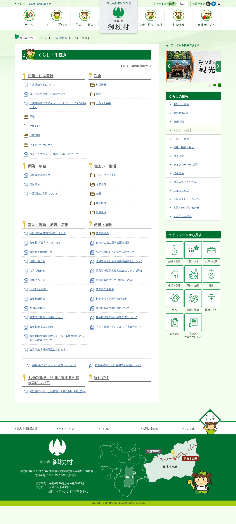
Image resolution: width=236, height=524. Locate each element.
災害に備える (37, 261)
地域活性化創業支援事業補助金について (119, 261)
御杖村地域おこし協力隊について (115, 251)
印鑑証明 (35, 135)
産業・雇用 (103, 224)
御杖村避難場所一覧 (41, 251)
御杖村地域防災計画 (41, 326)
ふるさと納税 (103, 103)
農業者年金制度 (105, 289)
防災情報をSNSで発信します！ (48, 233)
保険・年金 (37, 166)
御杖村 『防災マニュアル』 (45, 242)
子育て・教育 (181, 138)
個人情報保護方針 (27, 428)
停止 (219, 85)
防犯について (37, 279)
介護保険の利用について (44, 193)
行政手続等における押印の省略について (118, 365)
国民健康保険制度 (40, 174)
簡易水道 (101, 184)
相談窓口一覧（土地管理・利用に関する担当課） (58, 391)
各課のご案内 (181, 104)
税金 (97, 75)
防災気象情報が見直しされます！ (49, 349)
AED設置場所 (37, 308)
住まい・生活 (105, 166)
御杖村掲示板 (181, 113)
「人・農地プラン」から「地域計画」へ (119, 326)
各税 (98, 93)
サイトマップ (181, 190)
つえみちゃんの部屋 (185, 181)
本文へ (21, 3)
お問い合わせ (150, 428)
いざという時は (39, 289)
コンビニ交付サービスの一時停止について (54, 154)
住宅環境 (101, 202)
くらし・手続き (182, 216)
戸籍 (32, 116)
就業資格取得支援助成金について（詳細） (120, 270)
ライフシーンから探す (186, 164)
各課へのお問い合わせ (186, 207)
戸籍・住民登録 (40, 75)
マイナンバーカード (41, 144)
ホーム (43, 38)
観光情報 (178, 121)
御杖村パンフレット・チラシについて (54, 365)
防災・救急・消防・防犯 (48, 224)
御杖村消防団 (37, 298)
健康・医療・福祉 (183, 147)
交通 (98, 193)
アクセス (105, 428)
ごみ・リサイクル (106, 174)
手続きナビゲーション (186, 199)
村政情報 (178, 156)
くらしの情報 (59, 38)
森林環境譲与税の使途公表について (116, 317)
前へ (169, 66)
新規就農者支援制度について (112, 308)
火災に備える (37, 270)
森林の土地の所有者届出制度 (112, 242)
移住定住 (101, 377)
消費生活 (101, 212)
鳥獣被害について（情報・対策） (115, 279)
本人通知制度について (42, 84)
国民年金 (35, 184)
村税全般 (101, 84)
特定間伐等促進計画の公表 (111, 298)
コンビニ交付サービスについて (48, 93)
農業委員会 (102, 233)
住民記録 (35, 125)
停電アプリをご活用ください (46, 317)
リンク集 (189, 428)
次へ (218, 66)
